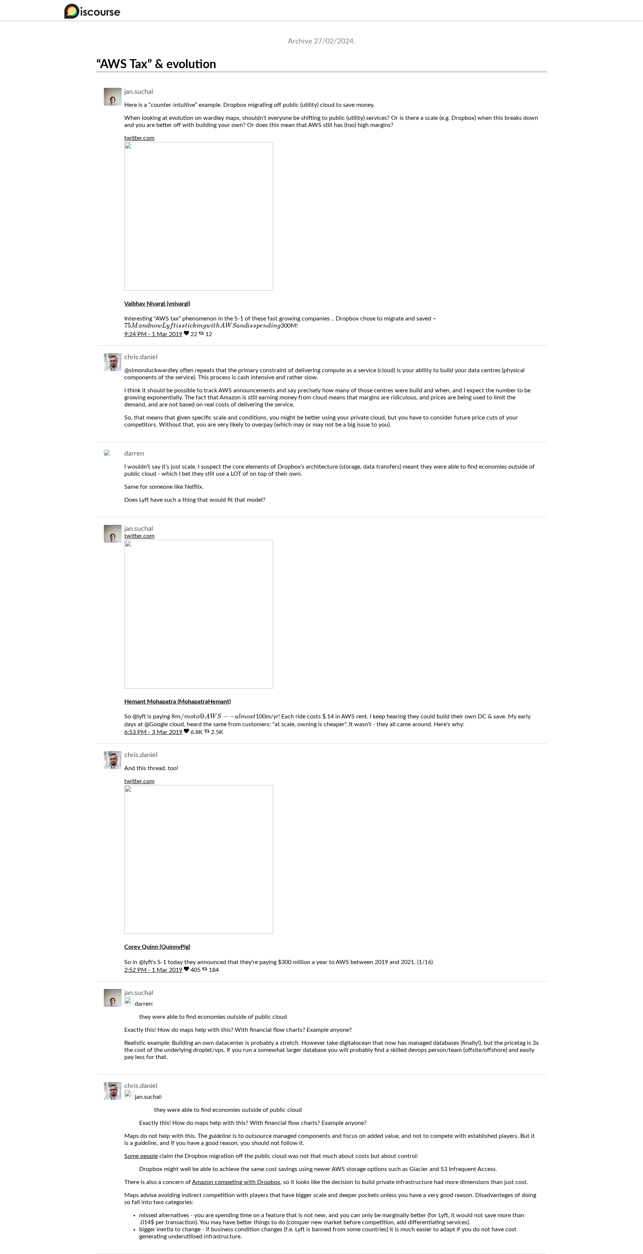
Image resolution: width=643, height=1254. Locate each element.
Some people (141, 1156)
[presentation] (202, 326)
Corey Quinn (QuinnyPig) (157, 947)
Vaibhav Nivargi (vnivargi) (157, 304)
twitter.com (139, 138)
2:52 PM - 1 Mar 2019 (153, 970)
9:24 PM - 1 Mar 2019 (153, 334)
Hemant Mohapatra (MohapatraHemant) (177, 702)
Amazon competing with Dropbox (236, 1182)
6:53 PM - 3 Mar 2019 (153, 732)
